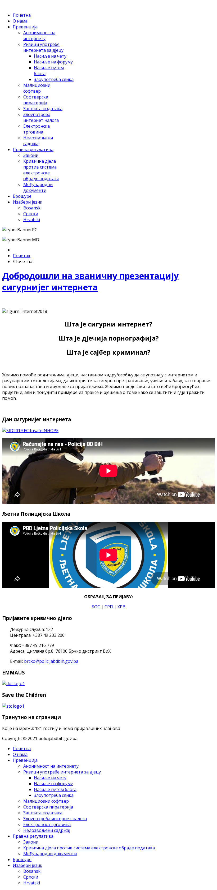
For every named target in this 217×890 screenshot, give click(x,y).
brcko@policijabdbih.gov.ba (51, 661)
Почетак (21, 256)
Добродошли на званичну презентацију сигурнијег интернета (90, 281)
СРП (109, 607)
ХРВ (121, 607)
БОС (96, 607)
